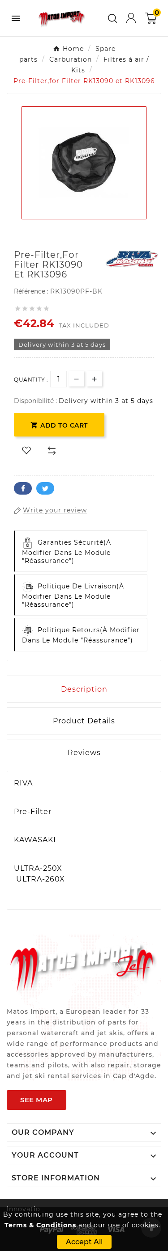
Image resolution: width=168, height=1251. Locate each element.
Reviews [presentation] (84, 752)
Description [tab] (84, 689)
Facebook (23, 488)
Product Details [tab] (84, 721)
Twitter (45, 488)
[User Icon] (131, 18)
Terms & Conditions (40, 1225)
